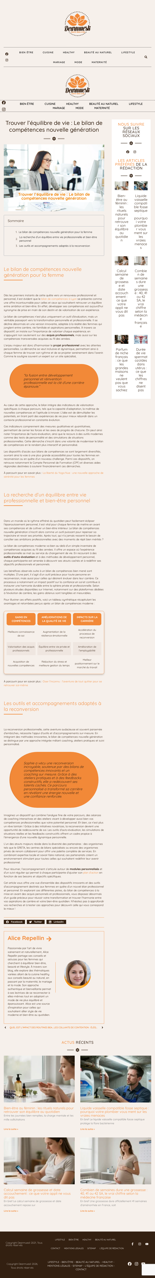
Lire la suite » (11, 1129)
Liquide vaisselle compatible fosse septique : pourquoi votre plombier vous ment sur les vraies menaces (141, 222)
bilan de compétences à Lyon (59, 299)
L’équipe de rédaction (112, 1248)
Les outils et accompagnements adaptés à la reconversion (54, 245)
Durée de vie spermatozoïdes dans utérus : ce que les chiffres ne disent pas (140, 369)
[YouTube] (143, 1264)
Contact (55, 1248)
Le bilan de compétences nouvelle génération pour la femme (55, 232)
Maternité (99, 62)
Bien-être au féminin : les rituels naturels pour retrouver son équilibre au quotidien (121, 218)
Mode (78, 62)
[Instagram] (7, 60)
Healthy (69, 52)
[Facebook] (7, 54)
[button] (145, 57)
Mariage (59, 62)
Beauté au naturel (98, 52)
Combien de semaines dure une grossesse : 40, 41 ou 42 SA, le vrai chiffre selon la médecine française (141, 299)
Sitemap (91, 1248)
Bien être (26, 52)
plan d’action (90, 872)
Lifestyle (128, 52)
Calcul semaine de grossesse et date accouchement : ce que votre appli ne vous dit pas (121, 293)
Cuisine (48, 52)
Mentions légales (74, 1248)
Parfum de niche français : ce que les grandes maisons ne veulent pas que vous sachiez (121, 369)
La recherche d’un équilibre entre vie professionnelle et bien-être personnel (58, 239)
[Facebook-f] (132, 1244)
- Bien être (66, 1261)
